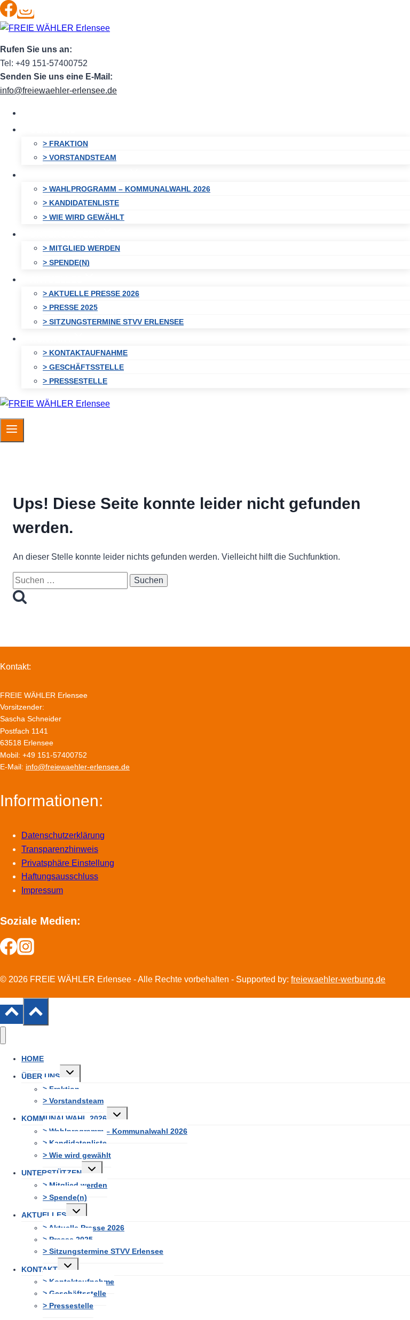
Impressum (42, 890)
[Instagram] (25, 14)
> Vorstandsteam (79, 157)
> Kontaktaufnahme (85, 352)
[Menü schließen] (3, 1035)
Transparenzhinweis (59, 849)
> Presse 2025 (70, 307)
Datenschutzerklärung (63, 835)
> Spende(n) (66, 262)
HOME (43, 112)
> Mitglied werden (81, 248)
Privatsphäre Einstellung (67, 863)
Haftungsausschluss (59, 876)
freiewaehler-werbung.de (338, 979)
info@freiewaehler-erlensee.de (58, 90)
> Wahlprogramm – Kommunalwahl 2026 (126, 189)
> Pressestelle (75, 381)
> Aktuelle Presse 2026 (91, 293)
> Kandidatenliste (81, 202)
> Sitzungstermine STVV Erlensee (113, 321)
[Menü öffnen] (12, 430)
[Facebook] (8, 14)
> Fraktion (65, 143)
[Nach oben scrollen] (11, 1014)
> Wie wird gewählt (83, 217)
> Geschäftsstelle (83, 367)
